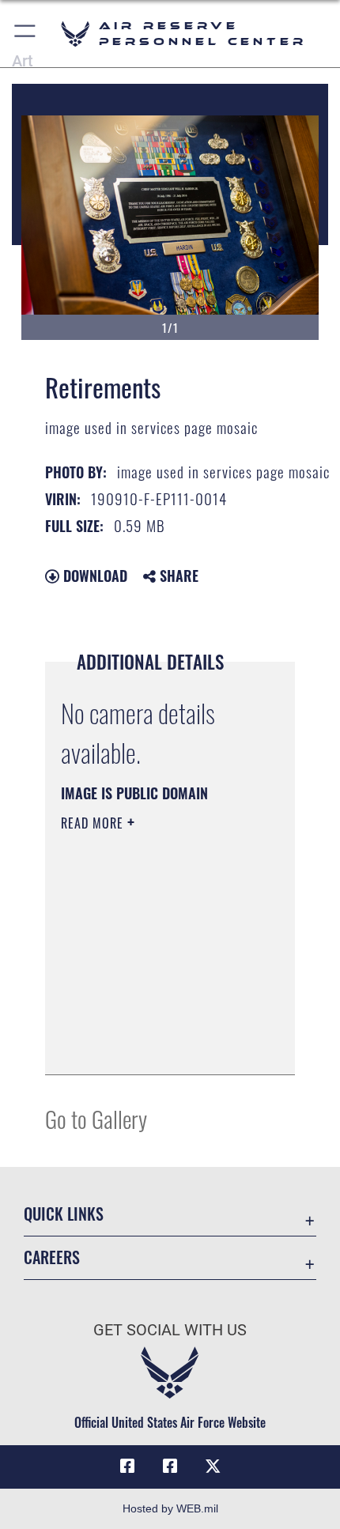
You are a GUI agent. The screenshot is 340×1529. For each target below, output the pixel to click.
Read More (94, 823)
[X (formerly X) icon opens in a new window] (213, 1466)
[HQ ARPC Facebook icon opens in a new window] (127, 1466)
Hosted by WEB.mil (170, 1508)
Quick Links (64, 1213)
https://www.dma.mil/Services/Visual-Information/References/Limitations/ (157, 1045)
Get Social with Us (170, 1330)
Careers (52, 1257)
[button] (25, 33)
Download (93, 575)
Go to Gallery (96, 1118)
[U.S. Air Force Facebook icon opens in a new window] (170, 1466)
